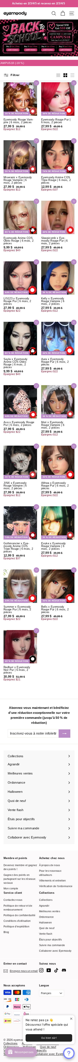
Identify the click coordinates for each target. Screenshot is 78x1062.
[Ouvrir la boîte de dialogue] (69, 1053)
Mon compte (11, 888)
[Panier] (63, 13)
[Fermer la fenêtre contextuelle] (71, 1019)
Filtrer (15, 75)
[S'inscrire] (64, 733)
